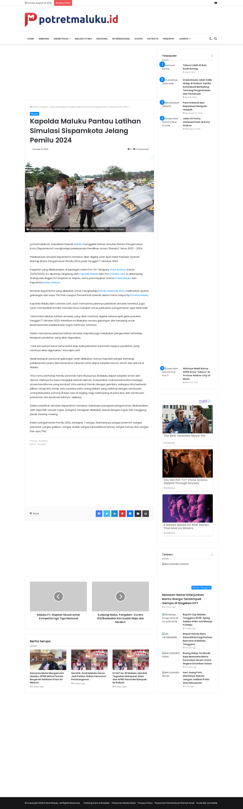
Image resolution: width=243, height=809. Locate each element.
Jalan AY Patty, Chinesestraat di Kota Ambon (196, 122)
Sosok (139, 38)
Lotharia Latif (117, 274)
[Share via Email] (138, 513)
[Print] (145, 513)
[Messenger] (130, 513)
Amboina (44, 38)
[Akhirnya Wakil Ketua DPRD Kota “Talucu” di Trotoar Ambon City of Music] (171, 373)
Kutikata (152, 38)
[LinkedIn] (114, 513)
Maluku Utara (83, 38)
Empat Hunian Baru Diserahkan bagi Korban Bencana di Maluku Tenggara (197, 639)
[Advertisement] (89, 72)
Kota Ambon (118, 269)
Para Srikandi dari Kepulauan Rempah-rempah (195, 106)
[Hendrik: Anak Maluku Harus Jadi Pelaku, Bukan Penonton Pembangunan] (89, 660)
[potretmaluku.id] (71, 20)
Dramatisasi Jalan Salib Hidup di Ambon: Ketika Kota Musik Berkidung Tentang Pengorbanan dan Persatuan (197, 86)
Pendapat (169, 38)
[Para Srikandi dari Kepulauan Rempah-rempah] (171, 107)
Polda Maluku (123, 278)
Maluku (45, 106)
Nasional (102, 38)
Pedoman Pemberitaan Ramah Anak (174, 803)
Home (30, 38)
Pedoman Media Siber (124, 803)
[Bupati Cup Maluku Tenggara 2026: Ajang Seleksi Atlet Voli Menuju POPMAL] (171, 619)
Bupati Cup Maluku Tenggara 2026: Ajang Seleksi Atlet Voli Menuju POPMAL (197, 620)
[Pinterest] (122, 513)
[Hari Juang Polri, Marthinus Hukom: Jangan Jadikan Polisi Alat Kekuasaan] (171, 677)
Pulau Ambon (52, 282)
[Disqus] (89, 743)
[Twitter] (106, 513)
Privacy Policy (145, 803)
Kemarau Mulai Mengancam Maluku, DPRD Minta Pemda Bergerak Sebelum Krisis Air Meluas (47, 677)
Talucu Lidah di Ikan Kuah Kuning (195, 67)
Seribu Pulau (61, 38)
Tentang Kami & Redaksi (96, 803)
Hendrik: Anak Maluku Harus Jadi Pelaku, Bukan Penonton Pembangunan (88, 676)
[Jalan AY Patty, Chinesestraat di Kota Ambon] (171, 241)
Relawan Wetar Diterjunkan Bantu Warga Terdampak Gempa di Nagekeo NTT (183, 599)
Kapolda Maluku (89, 274)
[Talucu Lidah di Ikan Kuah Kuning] (171, 70)
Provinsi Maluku (139, 295)
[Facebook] (99, 513)
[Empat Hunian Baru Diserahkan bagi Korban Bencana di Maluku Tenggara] (171, 638)
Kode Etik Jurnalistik (207, 803)
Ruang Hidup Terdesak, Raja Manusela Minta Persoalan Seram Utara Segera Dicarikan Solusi (197, 658)
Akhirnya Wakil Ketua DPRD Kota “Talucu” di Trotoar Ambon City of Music (196, 374)
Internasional (121, 38)
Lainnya (183, 38)
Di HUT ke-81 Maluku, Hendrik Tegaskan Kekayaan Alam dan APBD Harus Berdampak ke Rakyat (130, 677)
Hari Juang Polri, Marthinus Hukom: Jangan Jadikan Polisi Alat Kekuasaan (196, 678)
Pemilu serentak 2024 (111, 291)
